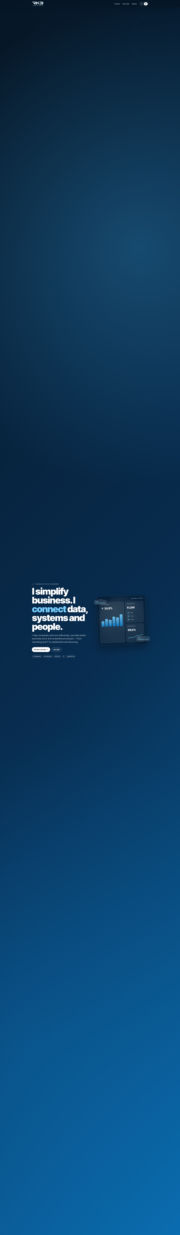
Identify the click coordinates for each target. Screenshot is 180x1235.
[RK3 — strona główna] (38, 3)
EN (146, 3)
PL (141, 3)
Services (117, 4)
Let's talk (56, 649)
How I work (126, 4)
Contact (134, 4)
